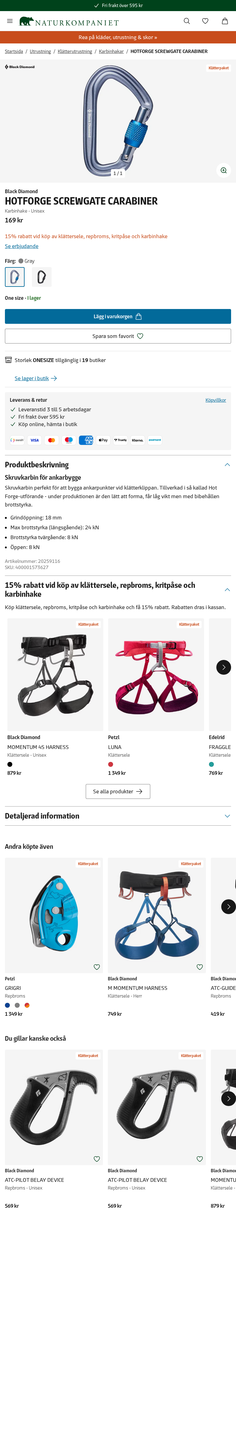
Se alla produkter (113, 791)
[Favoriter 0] (205, 21)
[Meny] (9, 21)
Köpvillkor (216, 400)
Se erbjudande (21, 246)
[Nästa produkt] (223, 667)
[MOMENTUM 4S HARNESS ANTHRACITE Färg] (11, 764)
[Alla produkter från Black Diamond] (19, 66)
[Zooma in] (223, 170)
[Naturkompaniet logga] (68, 21)
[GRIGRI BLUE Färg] (8, 1005)
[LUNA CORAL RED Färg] (112, 764)
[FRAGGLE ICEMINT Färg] (212, 764)
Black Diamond (21, 191)
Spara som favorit (113, 336)
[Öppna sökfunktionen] (186, 21)
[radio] (15, 277)
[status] (118, 173)
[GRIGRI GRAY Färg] (17, 1005)
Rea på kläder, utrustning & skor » (118, 37)
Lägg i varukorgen (113, 316)
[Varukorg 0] (225, 21)
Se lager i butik (32, 378)
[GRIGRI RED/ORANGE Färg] (27, 1005)
